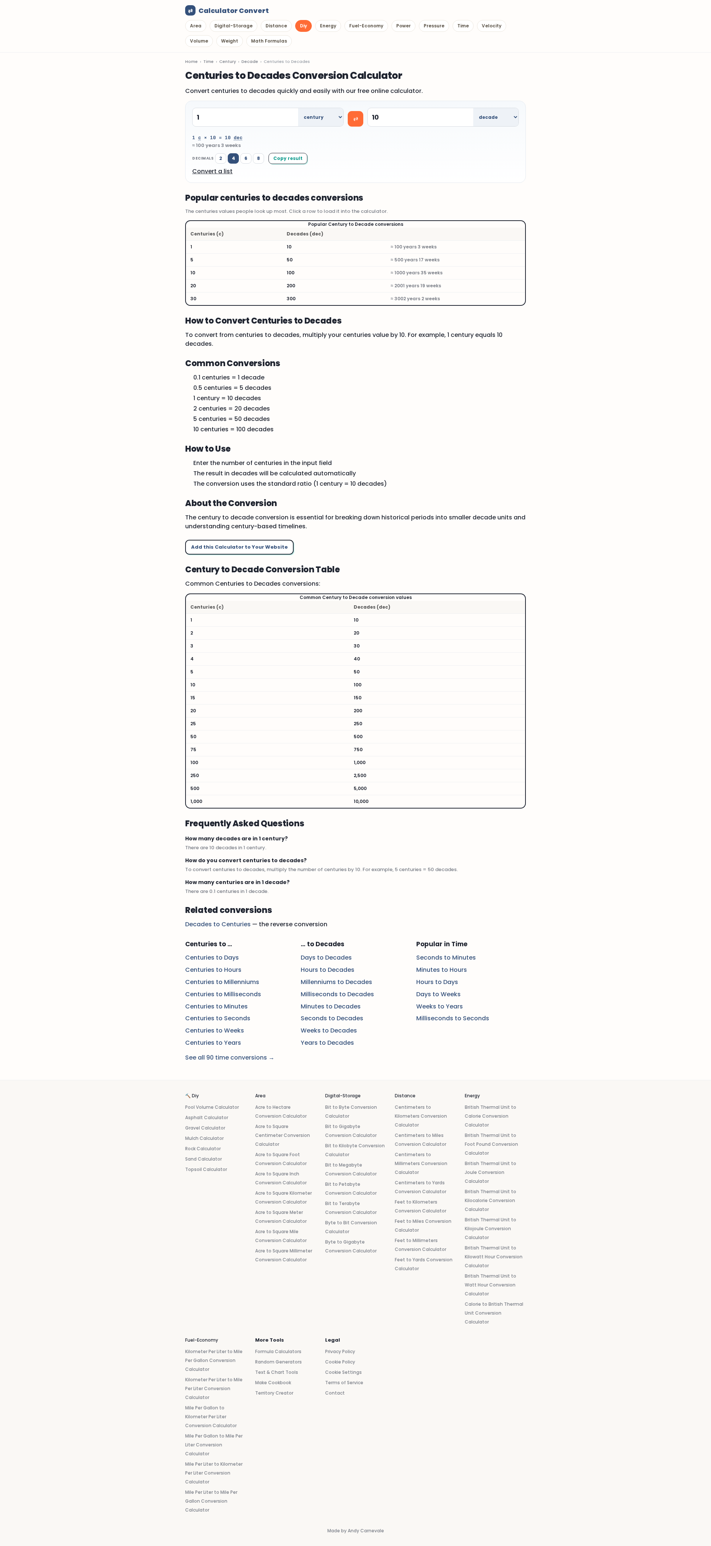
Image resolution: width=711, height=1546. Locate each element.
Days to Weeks (438, 994)
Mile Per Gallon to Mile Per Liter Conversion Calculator (214, 1445)
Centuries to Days (212, 957)
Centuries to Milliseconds (223, 994)
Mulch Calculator (204, 1138)
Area (195, 26)
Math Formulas (269, 41)
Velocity (491, 26)
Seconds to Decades (332, 1018)
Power (403, 26)
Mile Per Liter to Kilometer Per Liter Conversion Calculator (214, 1473)
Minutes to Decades (331, 1006)
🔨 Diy (192, 1095)
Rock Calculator (203, 1148)
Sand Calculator (203, 1159)
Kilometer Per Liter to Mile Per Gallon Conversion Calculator (214, 1360)
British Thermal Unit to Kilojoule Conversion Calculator (490, 1229)
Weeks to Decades (329, 1030)
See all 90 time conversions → (229, 1057)
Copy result (288, 158)
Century (227, 61)
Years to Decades (327, 1042)
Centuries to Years (213, 1042)
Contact (335, 1393)
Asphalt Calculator (206, 1117)
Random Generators (278, 1362)
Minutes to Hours (441, 970)
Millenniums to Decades (336, 982)
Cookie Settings (343, 1372)
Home (191, 61)
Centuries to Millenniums (222, 982)
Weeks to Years (439, 1006)
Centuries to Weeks (214, 1030)
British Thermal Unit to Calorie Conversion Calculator (490, 1116)
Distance (276, 26)
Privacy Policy (340, 1351)
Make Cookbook (273, 1382)
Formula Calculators (278, 1351)
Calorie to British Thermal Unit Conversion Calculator (494, 1313)
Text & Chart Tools (276, 1372)
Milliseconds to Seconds (452, 1018)
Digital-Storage (233, 26)
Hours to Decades (327, 970)
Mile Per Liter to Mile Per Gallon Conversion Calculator (211, 1501)
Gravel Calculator (205, 1128)
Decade (249, 61)
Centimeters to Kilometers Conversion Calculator (421, 1116)
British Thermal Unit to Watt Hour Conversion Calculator (490, 1285)
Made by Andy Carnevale (355, 1530)
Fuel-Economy (366, 26)
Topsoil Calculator (206, 1169)
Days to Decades (326, 957)
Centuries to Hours (213, 970)
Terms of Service (344, 1382)
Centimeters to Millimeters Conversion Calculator (421, 1163)
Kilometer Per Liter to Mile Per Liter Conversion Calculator (214, 1388)
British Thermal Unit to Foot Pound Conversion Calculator (491, 1144)
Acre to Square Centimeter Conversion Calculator (282, 1135)
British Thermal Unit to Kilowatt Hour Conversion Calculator (494, 1257)
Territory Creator (274, 1393)
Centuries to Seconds (217, 1018)
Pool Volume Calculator (212, 1107)
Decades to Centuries (218, 924)
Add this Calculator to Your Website (239, 547)
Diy (303, 26)
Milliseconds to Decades (337, 994)
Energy (328, 26)
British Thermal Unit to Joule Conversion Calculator (490, 1172)
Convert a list (212, 171)
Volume (199, 41)
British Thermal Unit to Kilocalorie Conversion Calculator (490, 1200)
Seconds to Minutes (446, 957)
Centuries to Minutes (216, 1006)
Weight (229, 41)
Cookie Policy (340, 1362)
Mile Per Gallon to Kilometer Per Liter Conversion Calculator (211, 1417)
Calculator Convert (228, 10)
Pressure (434, 26)
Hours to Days (437, 982)
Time (463, 26)
